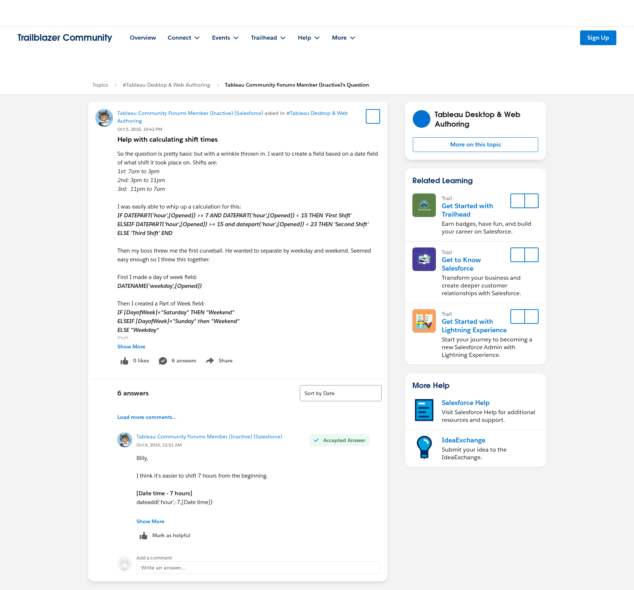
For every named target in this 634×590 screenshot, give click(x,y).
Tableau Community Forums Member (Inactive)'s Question (297, 85)
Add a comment (154, 558)
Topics (100, 85)
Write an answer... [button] (163, 567)
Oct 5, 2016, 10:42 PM (139, 129)
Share (218, 362)
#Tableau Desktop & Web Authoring (166, 85)
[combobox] (341, 393)
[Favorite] (373, 116)
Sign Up (598, 37)
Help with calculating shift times (167, 139)
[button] (475, 144)
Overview (143, 37)
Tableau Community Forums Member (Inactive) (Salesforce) (190, 113)
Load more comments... (146, 417)
